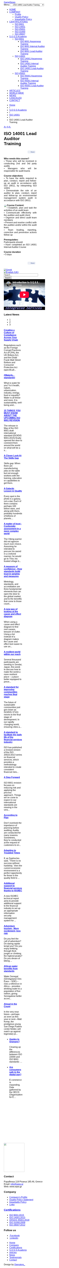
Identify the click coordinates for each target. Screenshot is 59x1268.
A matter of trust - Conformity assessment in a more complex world (13, 529)
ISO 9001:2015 (16, 1215)
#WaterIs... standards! (9, 376)
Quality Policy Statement (21, 1199)
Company (14, 1245)
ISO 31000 (20, 31)
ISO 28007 (20, 34)
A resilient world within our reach (12, 653)
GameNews (9, 2)
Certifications (12, 1209)
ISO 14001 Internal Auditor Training (29, 64)
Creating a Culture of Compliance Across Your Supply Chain (11, 335)
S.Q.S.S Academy (18, 36)
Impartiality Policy (23, 19)
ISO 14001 (20, 27)
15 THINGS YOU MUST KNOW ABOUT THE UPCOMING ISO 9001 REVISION (12, 415)
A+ (5, 127)
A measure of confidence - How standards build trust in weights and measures (13, 571)
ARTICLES (14, 90)
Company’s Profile (18, 1197)
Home (12, 105)
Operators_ (19, 1264)
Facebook (14, 1235)
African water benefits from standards (11, 968)
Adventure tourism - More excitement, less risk (12, 930)
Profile (18, 14)
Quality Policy (21, 17)
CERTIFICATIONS (18, 22)
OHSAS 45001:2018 (19, 1220)
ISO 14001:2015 (17, 1217)
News (12, 1255)
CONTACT (14, 100)
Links (12, 1204)
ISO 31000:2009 (17, 1222)
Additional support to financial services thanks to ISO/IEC (13, 887)
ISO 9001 (19, 24)
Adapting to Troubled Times (12, 851)
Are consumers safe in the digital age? (15, 1071)
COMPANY (14, 12)
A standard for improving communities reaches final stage (11, 692)
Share (33, 152)
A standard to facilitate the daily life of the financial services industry (13, 737)
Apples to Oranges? (14, 1040)
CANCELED (15, 98)
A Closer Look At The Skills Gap (12, 456)
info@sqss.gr (17, 1184)
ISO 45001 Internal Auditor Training (29, 82)
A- (10, 127)
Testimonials (15, 1257)
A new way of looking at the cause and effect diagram (12, 613)
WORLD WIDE (16, 93)
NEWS (12, 95)
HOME (12, 9)
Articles (13, 1252)
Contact (13, 1260)
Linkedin (13, 1238)
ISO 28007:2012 (17, 1225)
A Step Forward (12, 777)
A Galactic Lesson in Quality (13, 489)
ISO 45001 (20, 29)
